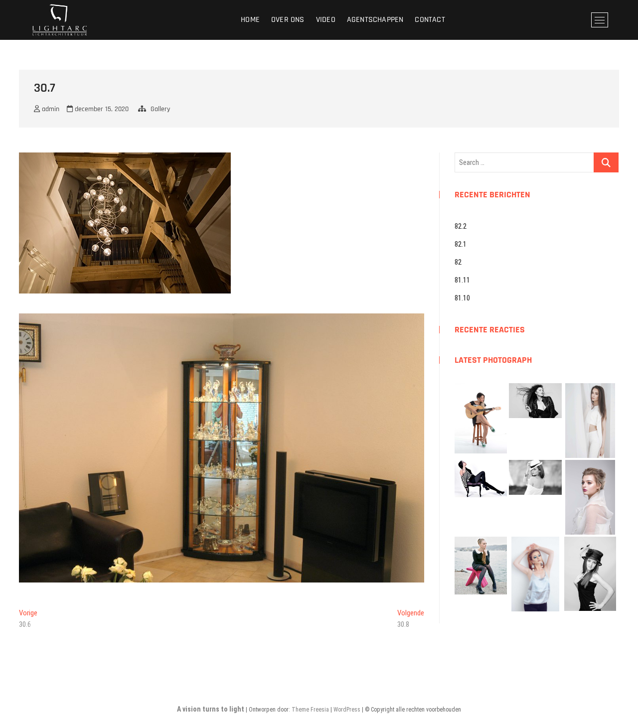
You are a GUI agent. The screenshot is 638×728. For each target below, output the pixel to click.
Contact (430, 19)
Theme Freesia (310, 709)
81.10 (462, 297)
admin (49, 109)
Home (250, 19)
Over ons (288, 19)
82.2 (461, 226)
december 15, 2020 (101, 109)
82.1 (461, 244)
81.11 (462, 280)
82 (458, 262)
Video (325, 19)
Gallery (160, 109)
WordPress (346, 709)
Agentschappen (375, 19)
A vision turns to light (210, 709)
